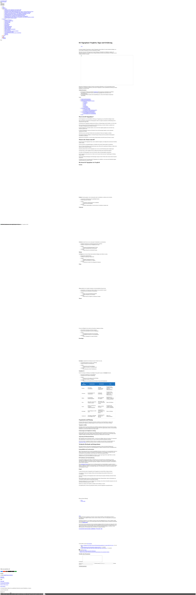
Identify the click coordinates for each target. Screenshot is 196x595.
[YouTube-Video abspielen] (98, 297)
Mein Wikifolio (2, 586)
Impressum (2, 576)
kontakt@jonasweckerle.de (8, 575)
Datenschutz (2, 577)
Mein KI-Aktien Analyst (4, 584)
